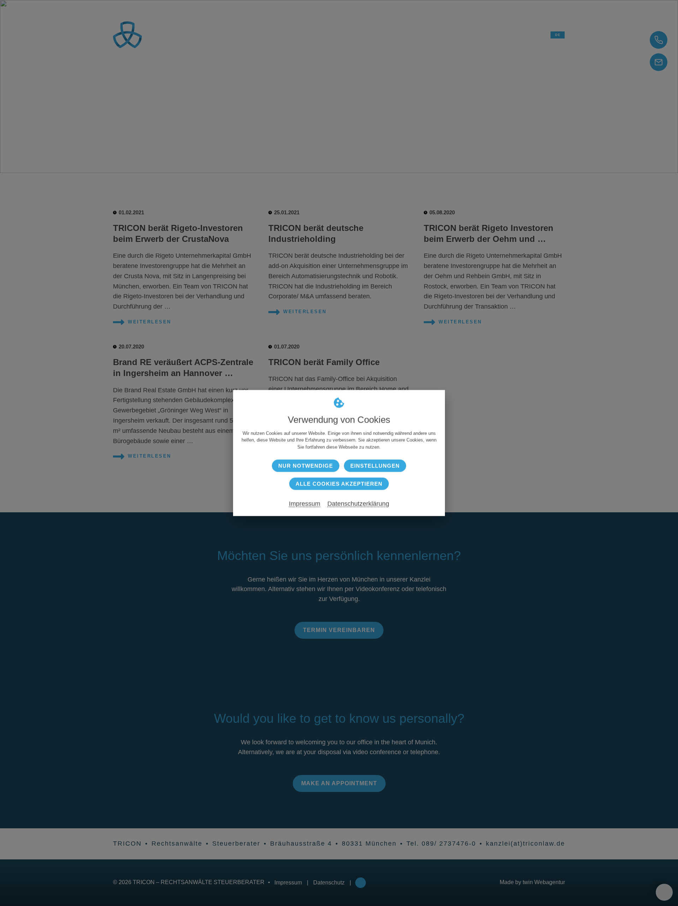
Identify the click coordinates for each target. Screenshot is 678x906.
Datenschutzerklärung (358, 503)
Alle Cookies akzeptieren (339, 484)
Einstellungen (375, 466)
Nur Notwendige (305, 466)
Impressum (304, 503)
